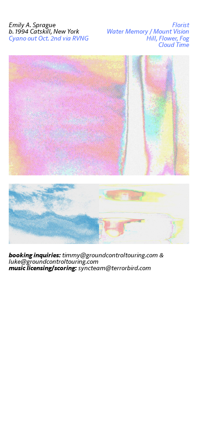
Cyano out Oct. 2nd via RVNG (49, 38)
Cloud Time (173, 44)
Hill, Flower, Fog (167, 38)
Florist (180, 25)
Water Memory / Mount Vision (148, 31)
